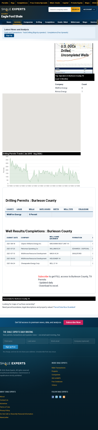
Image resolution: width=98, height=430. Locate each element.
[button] (17, 126)
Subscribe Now (73, 322)
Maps (87, 3)
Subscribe (43, 276)
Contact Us (4, 400)
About (2, 397)
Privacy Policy (5, 410)
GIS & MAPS (56, 378)
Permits (5, 3)
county (10, 209)
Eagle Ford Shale (11, 16)
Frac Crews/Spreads (38, 3)
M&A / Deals (55, 3)
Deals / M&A (63, 22)
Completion (49, 22)
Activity (17, 22)
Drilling (39, 22)
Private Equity (76, 3)
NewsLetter (4, 417)
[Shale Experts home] (13, 9)
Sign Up (9, 35)
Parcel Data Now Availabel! (64, 307)
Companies (28, 22)
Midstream (75, 22)
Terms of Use (5, 407)
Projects (55, 371)
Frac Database (57, 382)
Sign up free (10, 347)
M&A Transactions (58, 368)
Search (75, 9)
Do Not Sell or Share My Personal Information (16, 414)
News (9, 22)
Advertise (3, 403)
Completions (22, 3)
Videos (54, 385)
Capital (65, 3)
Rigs (13, 3)
